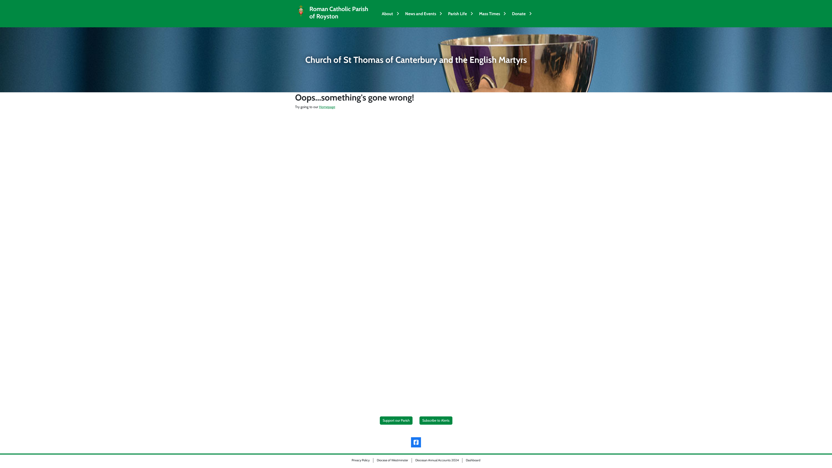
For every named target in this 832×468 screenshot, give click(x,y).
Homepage (327, 107)
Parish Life (457, 13)
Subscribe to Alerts (436, 420)
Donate (519, 13)
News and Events (420, 13)
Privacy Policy (361, 460)
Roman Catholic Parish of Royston (338, 12)
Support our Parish (396, 420)
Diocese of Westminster (392, 460)
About (387, 13)
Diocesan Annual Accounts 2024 (437, 460)
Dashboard (473, 460)
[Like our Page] (416, 442)
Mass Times (489, 13)
